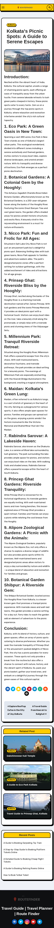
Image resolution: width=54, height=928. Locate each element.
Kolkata (11, 25)
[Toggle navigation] (3, 7)
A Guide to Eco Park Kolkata (22, 785)
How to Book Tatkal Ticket (16, 875)
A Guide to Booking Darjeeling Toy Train (23, 843)
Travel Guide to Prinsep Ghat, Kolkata (27, 813)
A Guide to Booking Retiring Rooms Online (24, 868)
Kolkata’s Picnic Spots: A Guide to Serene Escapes (27, 36)
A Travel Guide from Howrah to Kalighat (39, 710)
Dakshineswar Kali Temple (21, 756)
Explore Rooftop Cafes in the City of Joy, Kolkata (16, 710)
